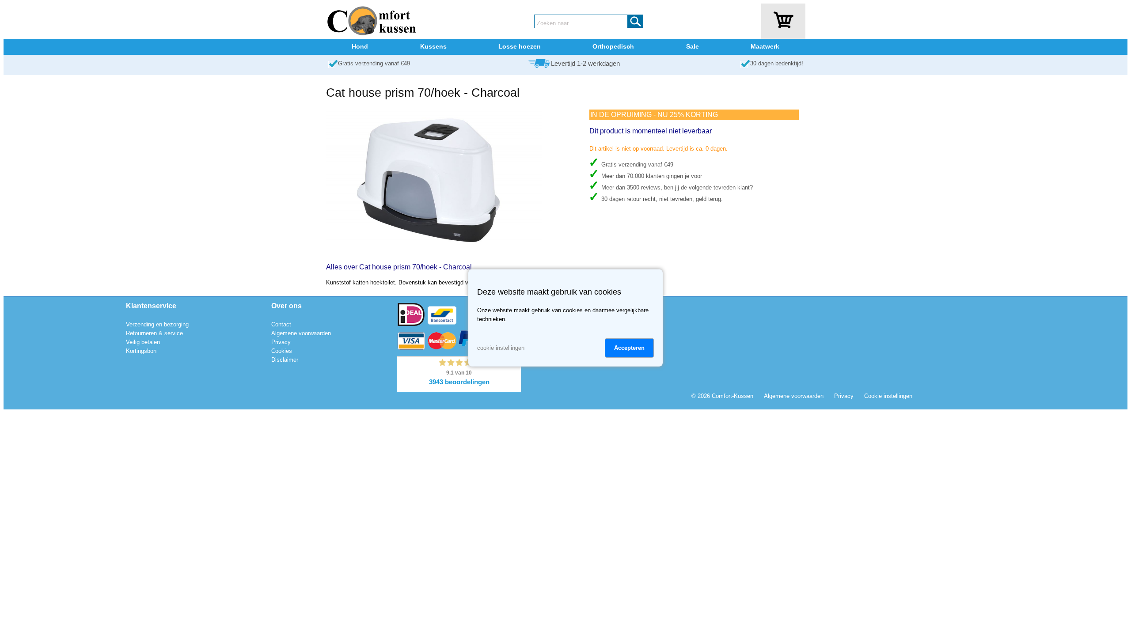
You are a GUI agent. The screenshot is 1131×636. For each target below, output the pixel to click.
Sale (692, 46)
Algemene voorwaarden (301, 333)
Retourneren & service (154, 333)
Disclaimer (284, 359)
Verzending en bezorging (157, 324)
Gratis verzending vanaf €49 (374, 63)
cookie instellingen (500, 347)
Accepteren (629, 347)
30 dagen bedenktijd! (776, 63)
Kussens (433, 46)
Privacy (281, 342)
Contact (281, 324)
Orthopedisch (613, 46)
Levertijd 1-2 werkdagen (585, 63)
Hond (360, 46)
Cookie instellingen (888, 396)
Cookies (281, 351)
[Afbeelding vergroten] (434, 251)
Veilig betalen (143, 342)
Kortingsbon (141, 351)
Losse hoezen (519, 46)
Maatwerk (765, 46)
